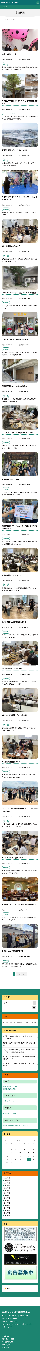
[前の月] (5, 1140)
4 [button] (21, 974)
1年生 (7, 1022)
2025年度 (7, 1181)
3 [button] (19, 974)
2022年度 (7, 1188)
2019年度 (7, 1195)
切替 (34, 1008)
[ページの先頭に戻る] (37, 1348)
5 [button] (23, 974)
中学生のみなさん (31, 1022)
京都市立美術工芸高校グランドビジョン (15, 1126)
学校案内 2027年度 (9, 1113)
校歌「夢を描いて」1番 (10, 1086)
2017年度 (7, 1200)
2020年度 (7, 1193)
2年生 (11, 1022)
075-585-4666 (11, 1318)
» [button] (26, 974)
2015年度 (7, 1205)
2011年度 (7, 1215)
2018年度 (7, 1198)
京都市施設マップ (8, 1101)
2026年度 (7, 1178)
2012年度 (7, 1213)
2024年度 (7, 1183)
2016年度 (7, 1203)
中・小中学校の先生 (19, 1022)
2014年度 (7, 1208)
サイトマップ (7, 1327)
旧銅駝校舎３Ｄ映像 (9, 1089)
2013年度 (7, 1210)
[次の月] (34, 1140)
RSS (8, 1288)
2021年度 (7, 1190)
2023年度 (7, 1186)
